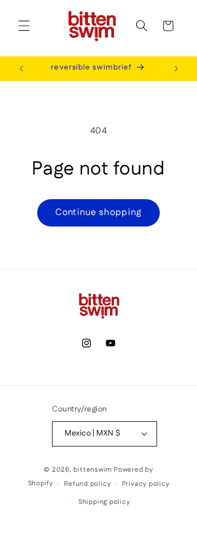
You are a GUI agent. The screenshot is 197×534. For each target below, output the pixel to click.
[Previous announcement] (21, 68)
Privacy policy (146, 484)
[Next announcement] (176, 68)
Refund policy (87, 484)
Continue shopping (98, 212)
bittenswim (92, 469)
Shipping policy (104, 502)
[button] (24, 26)
